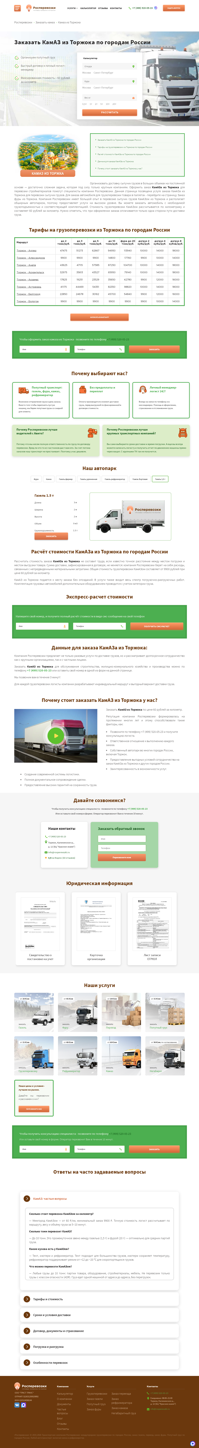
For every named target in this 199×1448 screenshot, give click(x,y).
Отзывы (103, 8)
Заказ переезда (121, 1393)
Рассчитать (109, 113)
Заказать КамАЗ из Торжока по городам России (119, 139)
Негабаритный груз (123, 1413)
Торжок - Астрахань (29, 287)
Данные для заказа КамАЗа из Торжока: (116, 161)
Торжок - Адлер (26, 251)
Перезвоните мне (122, 857)
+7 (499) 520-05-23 (118, 339)
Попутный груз (96, 1404)
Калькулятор (88, 8)
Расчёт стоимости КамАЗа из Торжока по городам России (124, 154)
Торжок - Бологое (28, 301)
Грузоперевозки (97, 1393)
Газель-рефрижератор (115, 479)
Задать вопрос (173, 8)
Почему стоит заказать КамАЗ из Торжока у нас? (120, 168)
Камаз (48, 479)
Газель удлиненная (88, 479)
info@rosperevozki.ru (59, 852)
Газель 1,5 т (160, 479)
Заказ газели (95, 1399)
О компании (64, 1399)
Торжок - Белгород (28, 294)
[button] (34, 1109)
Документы (64, 1404)
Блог (60, 1418)
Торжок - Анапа (26, 265)
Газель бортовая (140, 479)
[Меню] (17, 8)
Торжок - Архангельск (30, 272)
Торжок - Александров (31, 258)
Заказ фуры (94, 1409)
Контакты (116, 8)
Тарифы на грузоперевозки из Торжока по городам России (125, 147)
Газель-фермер (66, 479)
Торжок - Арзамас (28, 280)
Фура (36, 479)
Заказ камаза (119, 1408)
